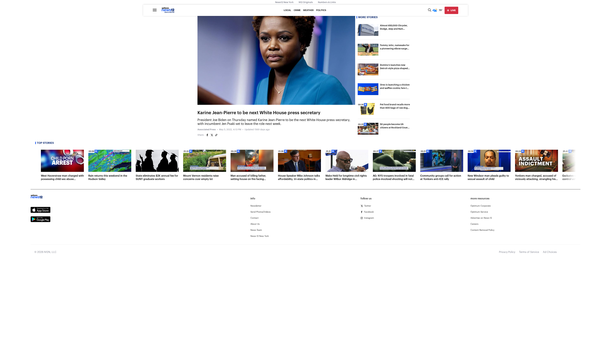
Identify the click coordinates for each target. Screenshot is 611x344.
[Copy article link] (216, 135)
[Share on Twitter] (212, 135)
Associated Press (206, 130)
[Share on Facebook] (207, 135)
